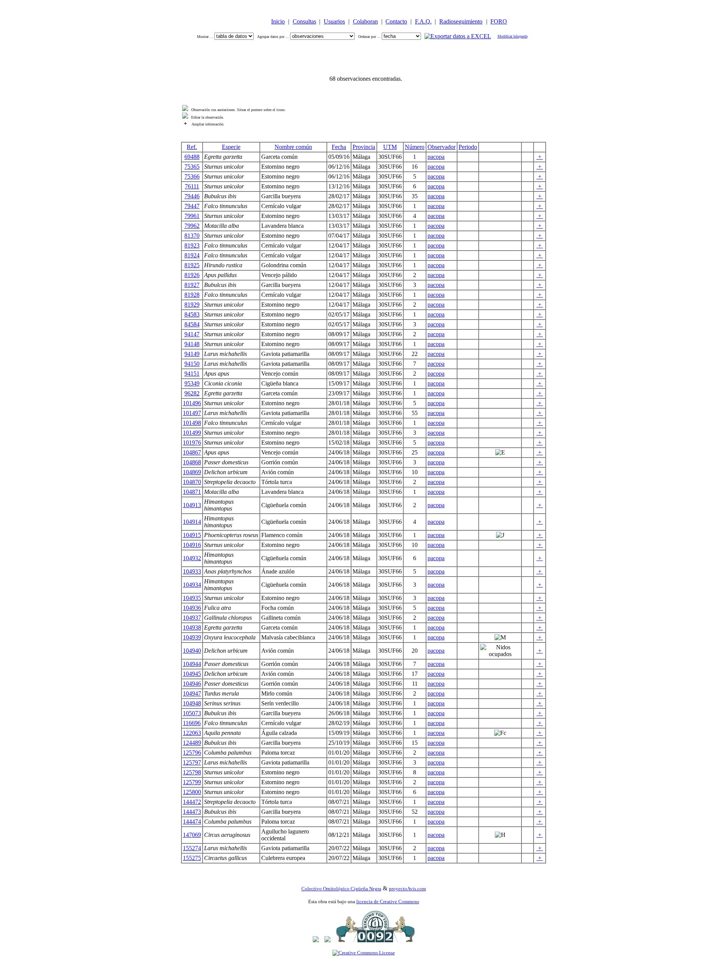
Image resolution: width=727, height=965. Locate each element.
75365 (192, 166)
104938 (192, 627)
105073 (192, 713)
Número (414, 147)
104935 (192, 598)
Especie (231, 147)
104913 (192, 505)
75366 (192, 176)
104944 (192, 664)
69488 (192, 157)
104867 (192, 452)
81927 (192, 285)
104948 (192, 703)
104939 (192, 637)
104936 (192, 608)
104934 (192, 584)
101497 (192, 413)
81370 (192, 235)
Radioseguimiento (460, 21)
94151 (192, 373)
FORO (498, 21)
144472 (192, 802)
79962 (192, 225)
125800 (192, 792)
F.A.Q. (423, 21)
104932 (192, 558)
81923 (192, 245)
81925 (192, 265)
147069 (192, 835)
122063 (192, 733)
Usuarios (334, 21)
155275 (192, 858)
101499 (192, 432)
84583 (192, 314)
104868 (192, 462)
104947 (192, 693)
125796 (192, 752)
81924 (192, 255)
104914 (192, 522)
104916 (192, 545)
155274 (192, 848)
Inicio (278, 21)
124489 (192, 742)
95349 (192, 383)
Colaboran (365, 21)
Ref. (192, 147)
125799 (192, 782)
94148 (192, 344)
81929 (192, 304)
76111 (192, 186)
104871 (192, 492)
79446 (192, 196)
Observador (441, 147)
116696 (192, 723)
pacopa (436, 157)
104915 (192, 535)
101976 (192, 442)
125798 (192, 772)
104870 (192, 482)
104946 (192, 683)
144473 (192, 811)
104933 (192, 571)
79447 (192, 206)
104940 (192, 650)
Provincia (364, 147)
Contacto (396, 21)
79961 (192, 216)
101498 (192, 423)
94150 (192, 363)
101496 (192, 403)
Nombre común (293, 147)
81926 (192, 275)
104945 (192, 673)
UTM (390, 147)
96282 (192, 393)
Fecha (339, 147)
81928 (192, 294)
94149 (192, 354)
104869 (192, 472)
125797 (192, 762)
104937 (192, 617)
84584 (192, 324)
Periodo (468, 147)
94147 (192, 334)
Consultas (304, 21)
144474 (192, 821)
